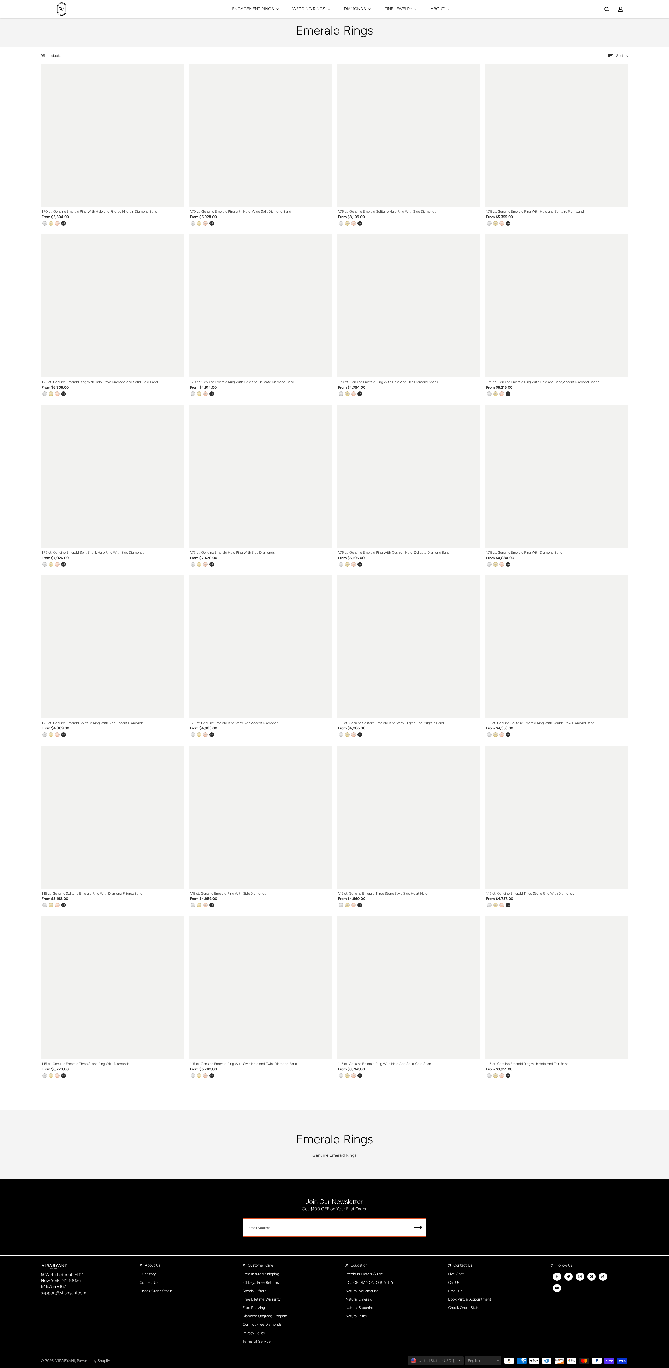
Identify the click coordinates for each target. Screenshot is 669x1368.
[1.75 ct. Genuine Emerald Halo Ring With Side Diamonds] (260, 476)
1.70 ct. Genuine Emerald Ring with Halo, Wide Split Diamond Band (240, 211)
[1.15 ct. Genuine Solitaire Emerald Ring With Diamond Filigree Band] (112, 817)
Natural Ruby (356, 1316)
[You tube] (557, 1288)
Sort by (622, 55)
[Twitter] (568, 1276)
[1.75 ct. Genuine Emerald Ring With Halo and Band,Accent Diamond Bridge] (556, 305)
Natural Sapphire (359, 1307)
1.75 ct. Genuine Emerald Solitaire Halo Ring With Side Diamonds (387, 211)
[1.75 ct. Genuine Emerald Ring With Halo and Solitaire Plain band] (556, 135)
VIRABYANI (65, 1360)
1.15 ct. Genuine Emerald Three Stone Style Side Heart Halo (383, 893)
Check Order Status (156, 1290)
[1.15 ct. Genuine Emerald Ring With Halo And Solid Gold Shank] (408, 987)
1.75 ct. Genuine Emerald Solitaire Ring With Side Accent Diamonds (92, 723)
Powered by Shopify (93, 1360)
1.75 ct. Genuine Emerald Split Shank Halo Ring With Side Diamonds (93, 552)
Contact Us (149, 1282)
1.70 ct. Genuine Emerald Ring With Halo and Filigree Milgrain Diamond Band (99, 211)
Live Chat (456, 1273)
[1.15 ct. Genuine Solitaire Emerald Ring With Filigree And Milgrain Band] (408, 646)
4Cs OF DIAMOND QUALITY (369, 1282)
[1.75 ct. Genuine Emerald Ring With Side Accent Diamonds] (260, 646)
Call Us (454, 1282)
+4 (63, 223)
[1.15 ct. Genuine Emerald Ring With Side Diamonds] (260, 817)
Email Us (455, 1290)
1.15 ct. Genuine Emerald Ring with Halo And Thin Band (527, 1064)
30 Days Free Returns (261, 1282)
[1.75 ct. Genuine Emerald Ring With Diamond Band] (556, 476)
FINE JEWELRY (398, 8)
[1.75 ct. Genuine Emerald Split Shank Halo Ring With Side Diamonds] (112, 476)
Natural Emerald (358, 1299)
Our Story (148, 1273)
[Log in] (620, 9)
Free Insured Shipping (261, 1273)
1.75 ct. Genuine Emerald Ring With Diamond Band (524, 552)
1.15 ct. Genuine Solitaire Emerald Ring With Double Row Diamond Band (540, 723)
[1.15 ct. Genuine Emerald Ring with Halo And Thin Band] (556, 987)
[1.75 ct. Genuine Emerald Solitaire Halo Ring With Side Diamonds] (408, 135)
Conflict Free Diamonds (262, 1324)
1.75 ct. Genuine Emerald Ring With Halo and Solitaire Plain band (535, 211)
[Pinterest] (591, 1276)
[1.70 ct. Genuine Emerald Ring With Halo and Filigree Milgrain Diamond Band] (112, 135)
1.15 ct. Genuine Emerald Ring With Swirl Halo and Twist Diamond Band (243, 1064)
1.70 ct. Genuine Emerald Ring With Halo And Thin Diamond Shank (388, 382)
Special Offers (254, 1290)
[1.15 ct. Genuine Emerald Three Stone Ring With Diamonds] (556, 817)
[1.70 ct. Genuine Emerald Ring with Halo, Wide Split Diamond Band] (260, 135)
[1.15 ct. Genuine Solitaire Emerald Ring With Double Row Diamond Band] (556, 646)
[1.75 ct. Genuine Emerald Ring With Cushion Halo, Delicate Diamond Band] (408, 476)
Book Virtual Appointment (469, 1299)
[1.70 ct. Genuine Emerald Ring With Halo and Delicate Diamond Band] (260, 305)
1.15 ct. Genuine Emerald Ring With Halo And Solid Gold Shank (385, 1064)
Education (359, 1265)
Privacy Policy (254, 1333)
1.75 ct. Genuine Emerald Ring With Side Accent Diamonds (234, 723)
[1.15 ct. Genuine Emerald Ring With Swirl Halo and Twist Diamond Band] (260, 987)
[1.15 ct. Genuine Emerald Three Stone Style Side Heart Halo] (408, 817)
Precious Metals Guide (364, 1273)
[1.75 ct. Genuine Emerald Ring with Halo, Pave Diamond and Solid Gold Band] (112, 305)
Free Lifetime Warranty (261, 1299)
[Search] (607, 9)
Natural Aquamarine (361, 1290)
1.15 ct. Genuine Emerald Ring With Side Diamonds (228, 893)
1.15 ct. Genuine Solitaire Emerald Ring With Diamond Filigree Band (92, 893)
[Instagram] (580, 1276)
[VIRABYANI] (62, 9)
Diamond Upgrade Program (265, 1316)
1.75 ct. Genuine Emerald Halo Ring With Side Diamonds (232, 552)
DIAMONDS (355, 8)
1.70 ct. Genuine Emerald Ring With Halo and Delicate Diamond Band (242, 382)
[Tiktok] (603, 1276)
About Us (152, 1265)
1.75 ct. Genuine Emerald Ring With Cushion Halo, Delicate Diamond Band (394, 552)
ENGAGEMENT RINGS (253, 8)
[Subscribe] (418, 1227)
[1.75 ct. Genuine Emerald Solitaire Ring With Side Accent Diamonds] (112, 646)
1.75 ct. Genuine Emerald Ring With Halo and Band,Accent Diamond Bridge (542, 382)
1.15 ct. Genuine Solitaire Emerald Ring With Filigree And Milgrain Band (391, 723)
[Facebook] (557, 1276)
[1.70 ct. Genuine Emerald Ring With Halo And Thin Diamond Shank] (408, 305)
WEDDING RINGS (309, 8)
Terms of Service (257, 1341)
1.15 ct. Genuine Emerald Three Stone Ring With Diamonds (530, 893)
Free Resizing (254, 1307)
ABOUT (438, 8)
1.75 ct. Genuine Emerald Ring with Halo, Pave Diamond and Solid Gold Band (100, 382)
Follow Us (564, 1265)
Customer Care (260, 1265)
